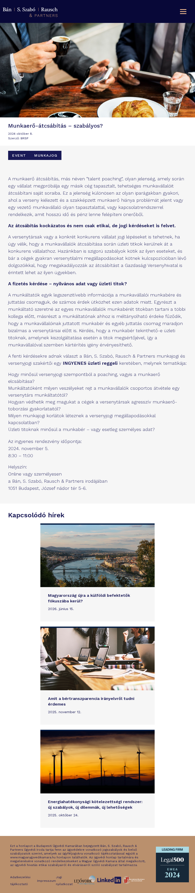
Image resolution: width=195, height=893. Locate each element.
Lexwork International (82, 878)
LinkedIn (103, 876)
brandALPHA (130, 876)
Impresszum (46, 881)
